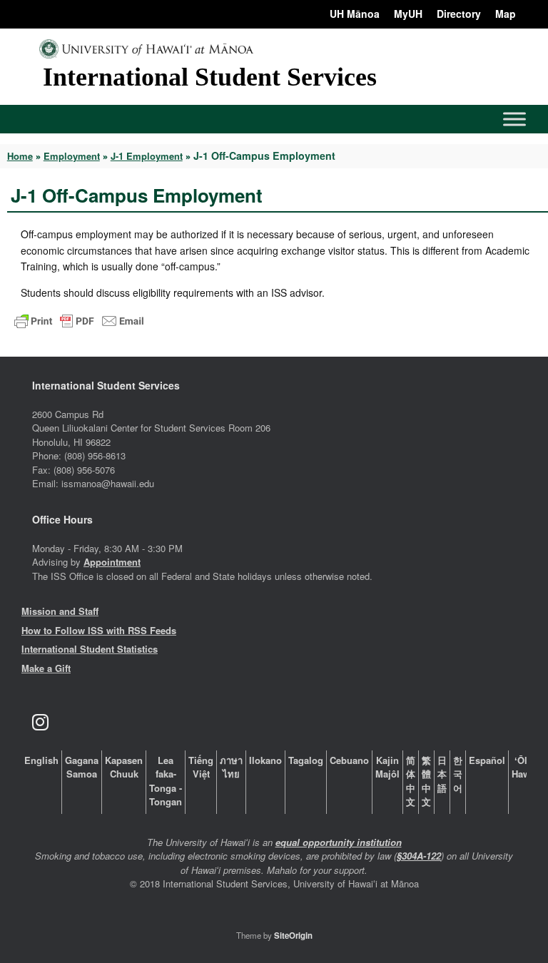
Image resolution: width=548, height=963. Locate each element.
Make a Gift (46, 668)
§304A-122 (419, 855)
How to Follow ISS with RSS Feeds (98, 630)
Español (487, 760)
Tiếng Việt (200, 767)
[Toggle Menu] (514, 119)
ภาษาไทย (231, 767)
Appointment (112, 562)
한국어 (457, 774)
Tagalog (305, 760)
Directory (459, 13)
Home (20, 156)
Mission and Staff (59, 611)
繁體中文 (426, 781)
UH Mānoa (355, 13)
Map (505, 13)
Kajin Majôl (387, 767)
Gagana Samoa (81, 767)
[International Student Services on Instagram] (40, 722)
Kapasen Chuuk (124, 767)
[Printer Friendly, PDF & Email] (79, 319)
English (41, 760)
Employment (72, 156)
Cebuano (349, 760)
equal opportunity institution (338, 842)
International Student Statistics (89, 649)
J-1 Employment (147, 156)
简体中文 (410, 781)
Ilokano (265, 760)
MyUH (408, 13)
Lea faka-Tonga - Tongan (165, 781)
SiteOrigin (293, 935)
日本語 (442, 774)
